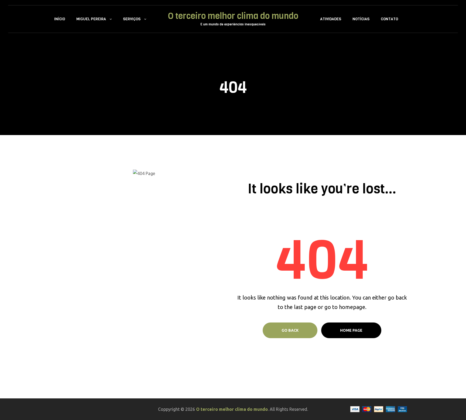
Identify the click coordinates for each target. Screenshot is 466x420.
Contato (389, 19)
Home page (351, 330)
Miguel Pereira (91, 19)
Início (59, 19)
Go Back (290, 330)
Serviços (132, 19)
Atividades (330, 19)
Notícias (360, 19)
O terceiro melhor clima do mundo (233, 16)
